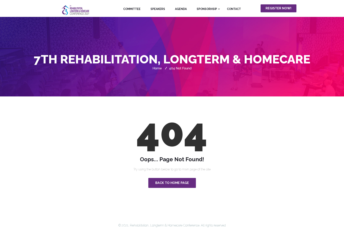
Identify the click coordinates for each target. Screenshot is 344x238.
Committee (132, 9)
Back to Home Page (172, 183)
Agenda (181, 9)
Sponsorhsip (207, 9)
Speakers (157, 9)
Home (157, 68)
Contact (234, 9)
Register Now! (278, 8)
